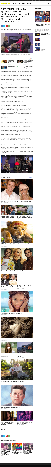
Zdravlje (23, 3)
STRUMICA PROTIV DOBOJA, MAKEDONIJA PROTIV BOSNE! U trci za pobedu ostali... (45, 44)
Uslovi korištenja (46, 0)
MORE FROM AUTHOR (12, 440)
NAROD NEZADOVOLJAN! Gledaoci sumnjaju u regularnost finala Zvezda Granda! (45, 34)
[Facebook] (2, 26)
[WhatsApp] (9, 26)
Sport (20, 3)
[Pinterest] (7, 26)
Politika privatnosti (40, 0)
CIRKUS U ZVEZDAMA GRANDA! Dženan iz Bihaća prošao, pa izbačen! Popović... (45, 48)
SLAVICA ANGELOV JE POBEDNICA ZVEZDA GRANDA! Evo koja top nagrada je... (42, 24)
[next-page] (3, 457)
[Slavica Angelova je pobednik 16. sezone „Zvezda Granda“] (37, 39)
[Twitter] (4, 26)
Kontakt (36, 0)
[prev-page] (1, 457)
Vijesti (16, 3)
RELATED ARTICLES (5, 440)
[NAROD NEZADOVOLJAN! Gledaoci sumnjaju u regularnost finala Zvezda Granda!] (37, 34)
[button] (49, 3)
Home (13, 3)
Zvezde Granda (29, 3)
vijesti (4, 429)
